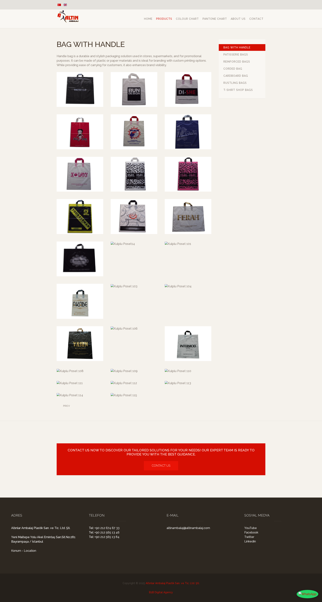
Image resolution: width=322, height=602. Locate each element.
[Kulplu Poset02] (134, 89)
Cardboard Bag (235, 75)
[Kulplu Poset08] (134, 174)
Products (164, 18)
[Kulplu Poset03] (188, 89)
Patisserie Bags (235, 54)
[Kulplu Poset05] (134, 131)
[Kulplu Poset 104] (178, 286)
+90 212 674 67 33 (106, 528)
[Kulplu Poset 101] (178, 244)
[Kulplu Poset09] (188, 174)
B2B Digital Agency (161, 592)
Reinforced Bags (236, 61)
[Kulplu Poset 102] (80, 301)
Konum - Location (23, 550)
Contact (256, 18)
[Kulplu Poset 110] (178, 371)
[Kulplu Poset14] (123, 244)
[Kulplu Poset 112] (124, 383)
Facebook (251, 532)
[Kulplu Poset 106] (124, 328)
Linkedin (250, 541)
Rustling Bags (235, 82)
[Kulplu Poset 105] (80, 343)
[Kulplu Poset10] (80, 216)
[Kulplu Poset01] (80, 89)
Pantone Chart (215, 18)
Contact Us (161, 465)
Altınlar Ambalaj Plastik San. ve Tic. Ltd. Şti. (173, 583)
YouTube (250, 528)
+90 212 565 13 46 (106, 532)
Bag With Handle (236, 47)
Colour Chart (187, 18)
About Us (238, 18)
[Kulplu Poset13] (80, 259)
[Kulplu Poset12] (188, 216)
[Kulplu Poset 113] (178, 383)
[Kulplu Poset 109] (124, 371)
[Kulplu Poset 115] (124, 395)
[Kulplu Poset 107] (188, 343)
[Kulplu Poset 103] (124, 286)
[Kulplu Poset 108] (70, 371)
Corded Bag (232, 68)
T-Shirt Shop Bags (238, 89)
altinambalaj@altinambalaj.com (188, 528)
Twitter (249, 537)
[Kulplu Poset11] (134, 216)
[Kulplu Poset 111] (70, 383)
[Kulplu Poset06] (188, 131)
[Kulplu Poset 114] (70, 395)
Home (148, 18)
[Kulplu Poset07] (80, 174)
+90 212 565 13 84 (106, 537)
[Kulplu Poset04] (80, 131)
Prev (66, 405)
